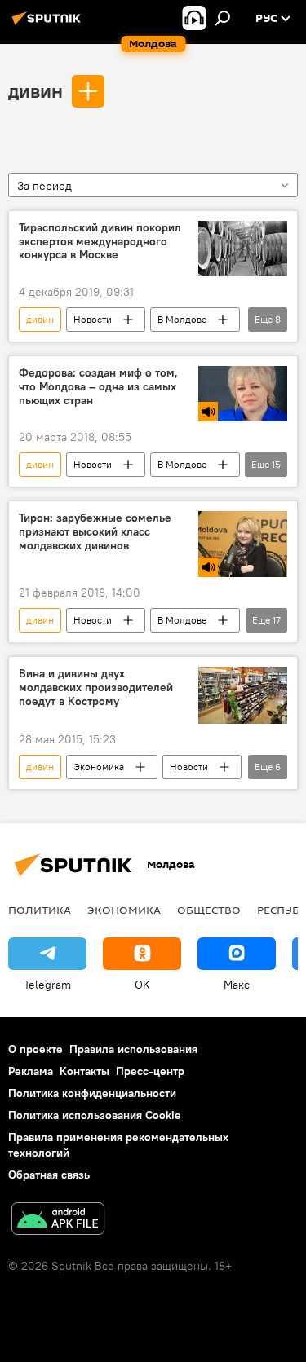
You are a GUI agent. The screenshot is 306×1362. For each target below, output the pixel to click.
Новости (92, 319)
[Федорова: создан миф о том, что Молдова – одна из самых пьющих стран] (242, 393)
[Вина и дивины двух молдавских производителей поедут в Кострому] (242, 695)
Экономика (98, 766)
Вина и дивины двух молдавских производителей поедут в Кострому (96, 687)
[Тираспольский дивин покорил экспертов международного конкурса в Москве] (242, 248)
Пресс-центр (150, 1071)
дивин (35, 90)
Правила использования (133, 1049)
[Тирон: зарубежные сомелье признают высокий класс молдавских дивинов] (242, 544)
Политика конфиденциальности (92, 1093)
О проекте (35, 1049)
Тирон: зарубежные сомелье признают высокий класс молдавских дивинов (95, 532)
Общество (209, 909)
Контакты (84, 1071)
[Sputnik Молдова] (49, 24)
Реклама (30, 1071)
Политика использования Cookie (94, 1115)
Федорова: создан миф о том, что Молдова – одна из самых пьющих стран (98, 387)
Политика (39, 909)
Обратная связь (49, 1174)
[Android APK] (57, 1220)
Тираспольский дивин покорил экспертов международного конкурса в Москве (100, 241)
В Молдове (181, 319)
